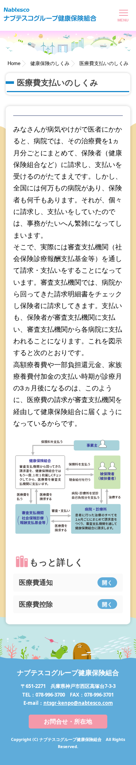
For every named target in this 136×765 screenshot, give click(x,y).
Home (14, 63)
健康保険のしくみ (50, 63)
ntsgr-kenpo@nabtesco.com (78, 703)
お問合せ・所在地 (68, 721)
